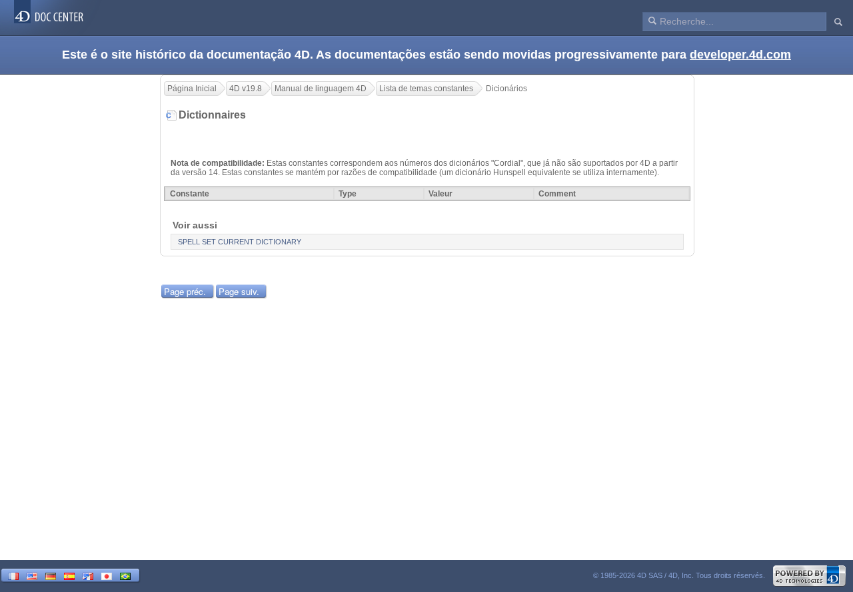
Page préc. (185, 291)
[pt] (125, 575)
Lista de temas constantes (426, 88)
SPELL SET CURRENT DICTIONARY (239, 242)
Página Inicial (192, 88)
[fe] (88, 575)
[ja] (106, 575)
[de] (50, 575)
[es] (69, 575)
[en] (32, 575)
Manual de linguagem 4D (321, 88)
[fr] (13, 575)
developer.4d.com (740, 54)
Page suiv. (239, 291)
